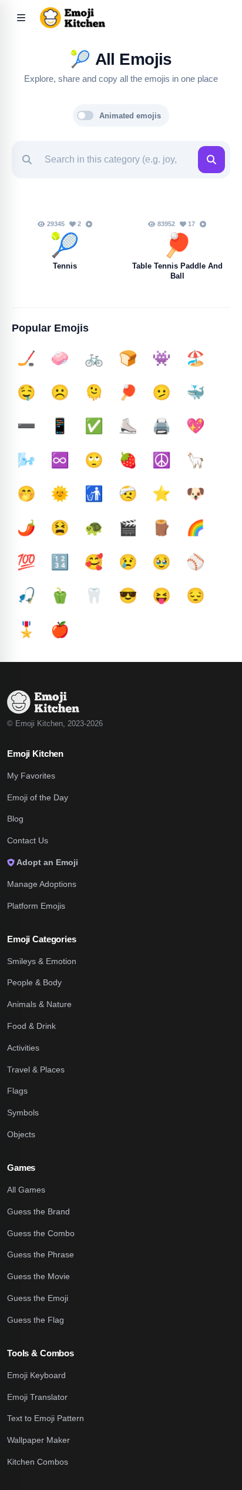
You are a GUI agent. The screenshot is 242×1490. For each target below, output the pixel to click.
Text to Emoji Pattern (45, 1418)
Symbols (23, 1112)
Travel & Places (36, 1069)
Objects (21, 1134)
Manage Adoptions (41, 884)
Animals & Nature (39, 1004)
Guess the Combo (41, 1233)
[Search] (211, 159)
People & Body (34, 982)
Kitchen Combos (37, 1461)
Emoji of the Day (37, 797)
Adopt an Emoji (46, 862)
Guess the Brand (38, 1211)
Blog (15, 818)
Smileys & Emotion (41, 961)
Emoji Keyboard (36, 1375)
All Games (26, 1189)
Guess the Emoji (37, 1298)
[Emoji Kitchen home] (43, 702)
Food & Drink (31, 1026)
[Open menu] (21, 17)
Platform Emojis (36, 905)
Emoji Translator (37, 1397)
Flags (17, 1090)
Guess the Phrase (40, 1254)
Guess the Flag (35, 1320)
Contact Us (27, 840)
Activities (23, 1047)
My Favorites (31, 775)
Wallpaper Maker (38, 1440)
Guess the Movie (38, 1276)
